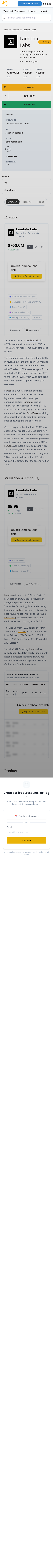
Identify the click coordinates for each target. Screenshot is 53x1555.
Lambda (8, 390)
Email (9, 827)
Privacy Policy (33, 852)
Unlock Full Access (29, 3)
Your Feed (8, 11)
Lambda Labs (33, 340)
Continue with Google (29, 816)
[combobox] (26, 18)
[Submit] (5, 18)
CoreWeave (32, 413)
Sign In (47, 3)
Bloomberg (10, 617)
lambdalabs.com (13, 141)
